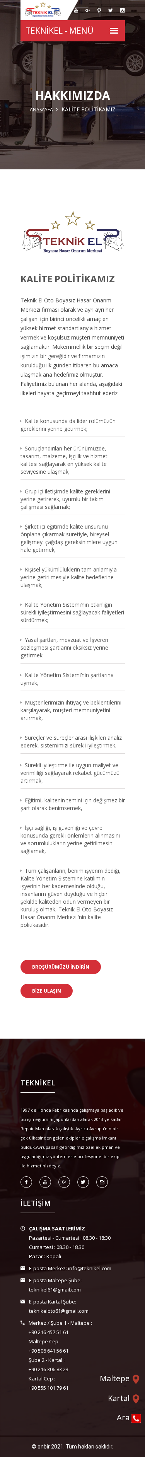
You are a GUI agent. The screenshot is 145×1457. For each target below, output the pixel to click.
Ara (124, 1418)
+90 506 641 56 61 (48, 1350)
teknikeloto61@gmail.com (59, 1310)
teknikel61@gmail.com (55, 1289)
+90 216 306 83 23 (48, 1369)
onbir (44, 1446)
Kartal (119, 1398)
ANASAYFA (41, 109)
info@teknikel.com (89, 1268)
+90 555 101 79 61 (48, 1387)
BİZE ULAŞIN (46, 991)
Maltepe (115, 1378)
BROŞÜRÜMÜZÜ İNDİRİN (60, 967)
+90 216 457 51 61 (48, 1332)
